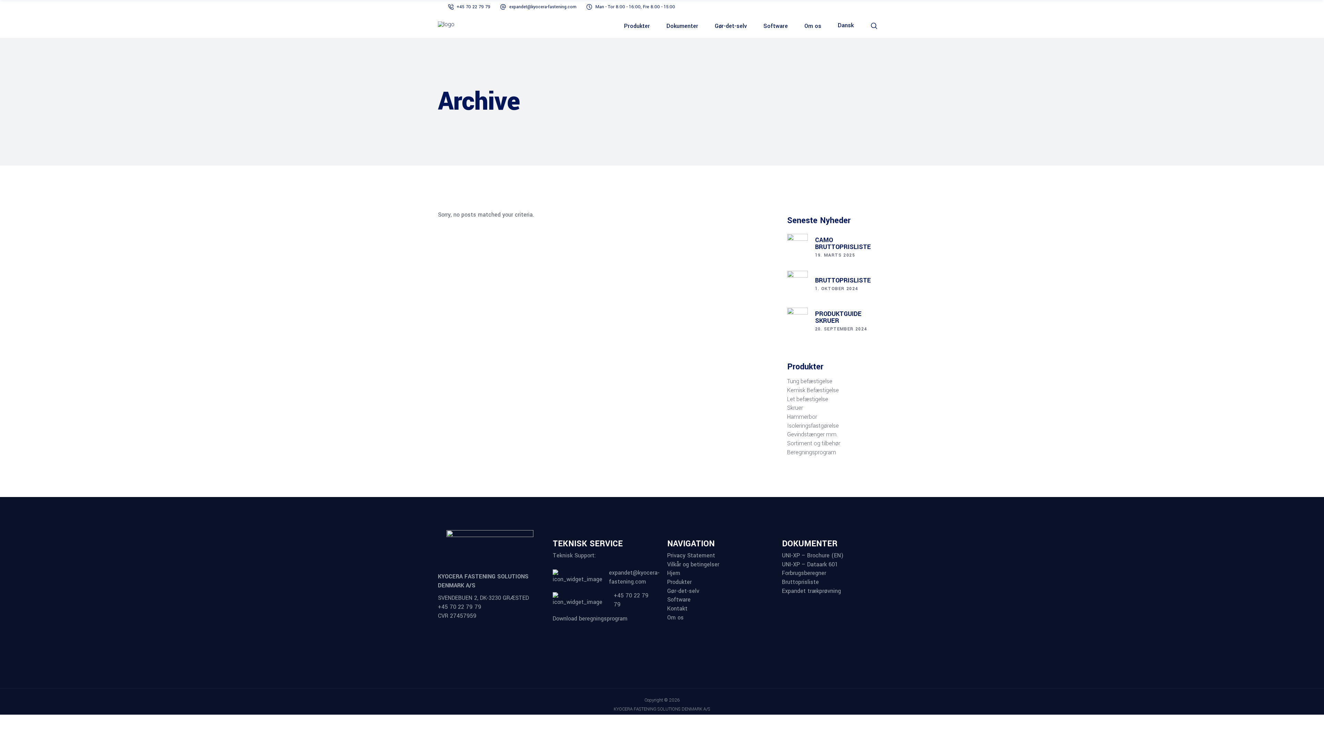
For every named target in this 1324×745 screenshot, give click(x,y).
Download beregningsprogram (590, 619)
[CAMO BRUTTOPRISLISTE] (797, 248)
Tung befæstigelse (809, 381)
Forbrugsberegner (804, 573)
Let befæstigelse (807, 399)
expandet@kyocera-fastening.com (542, 7)
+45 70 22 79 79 (473, 7)
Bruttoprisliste (800, 582)
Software (679, 599)
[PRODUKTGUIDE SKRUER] (797, 322)
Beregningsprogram (811, 452)
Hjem (673, 573)
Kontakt (677, 608)
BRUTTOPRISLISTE (843, 280)
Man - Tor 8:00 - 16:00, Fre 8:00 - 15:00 (635, 7)
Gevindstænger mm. (812, 434)
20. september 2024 (841, 329)
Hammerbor (802, 417)
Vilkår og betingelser (693, 564)
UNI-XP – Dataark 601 (810, 564)
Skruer (795, 408)
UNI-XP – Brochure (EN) (812, 555)
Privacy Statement (691, 555)
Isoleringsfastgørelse (813, 426)
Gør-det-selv (683, 591)
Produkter (679, 582)
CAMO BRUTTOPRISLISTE (843, 243)
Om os (675, 617)
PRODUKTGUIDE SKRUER (838, 317)
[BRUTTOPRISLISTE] (797, 285)
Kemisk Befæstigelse (813, 390)
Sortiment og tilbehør (813, 443)
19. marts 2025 (835, 255)
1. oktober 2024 (836, 289)
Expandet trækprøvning (811, 591)
